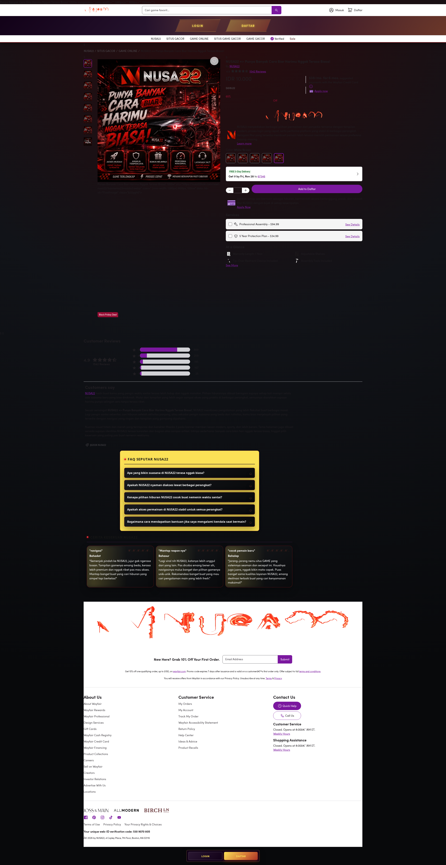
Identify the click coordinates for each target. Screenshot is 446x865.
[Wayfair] (97, 10)
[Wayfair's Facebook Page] (86, 817)
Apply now (321, 91)
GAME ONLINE (128, 51)
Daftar (241, 856)
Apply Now (244, 207)
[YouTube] (119, 817)
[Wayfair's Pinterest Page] (94, 817)
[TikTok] (111, 817)
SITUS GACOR (106, 51)
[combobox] (207, 10)
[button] (159, 188)
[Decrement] (229, 190)
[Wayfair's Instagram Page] (102, 817)
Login (205, 856)
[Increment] (245, 190)
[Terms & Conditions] (311, 86)
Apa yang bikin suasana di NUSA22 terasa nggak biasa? (165, 473)
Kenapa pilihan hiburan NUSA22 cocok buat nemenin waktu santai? (174, 497)
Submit (284, 659)
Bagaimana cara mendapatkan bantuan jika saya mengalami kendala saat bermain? (186, 522)
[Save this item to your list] (214, 61)
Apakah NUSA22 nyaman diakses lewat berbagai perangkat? (169, 485)
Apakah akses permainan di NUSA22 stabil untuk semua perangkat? (174, 509)
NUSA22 (89, 51)
